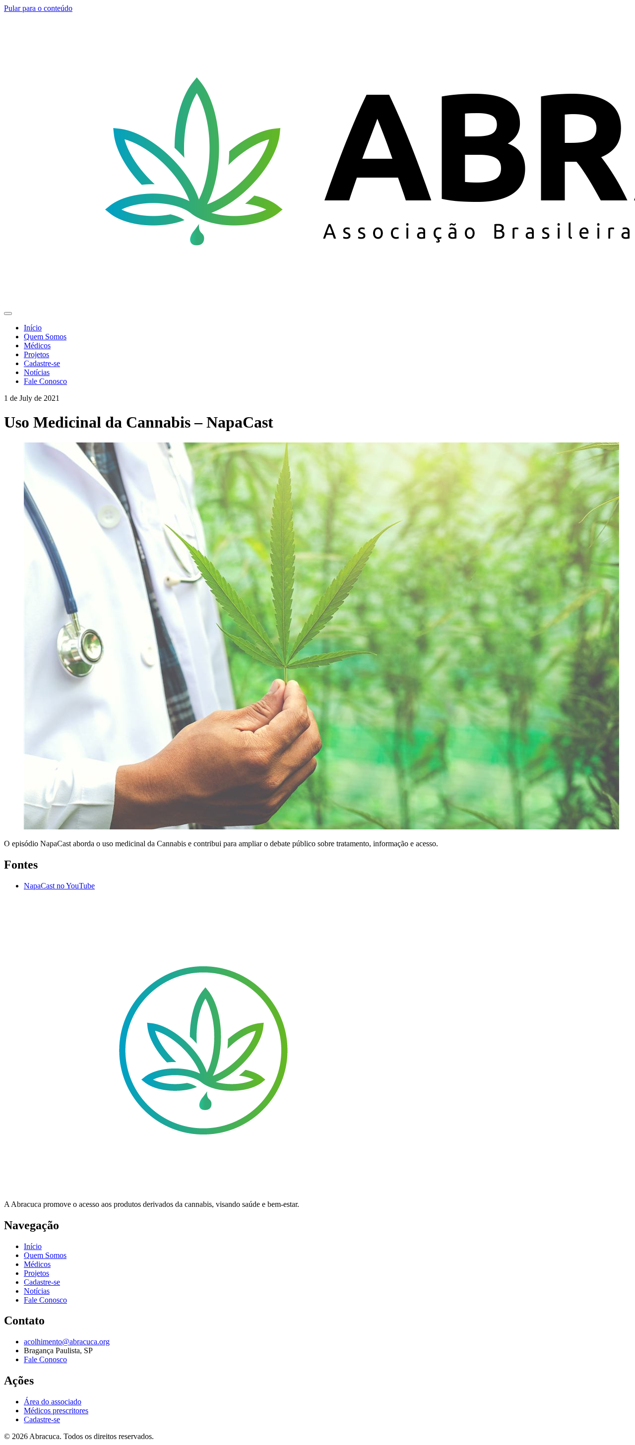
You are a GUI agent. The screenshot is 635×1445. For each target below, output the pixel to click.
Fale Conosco (45, 381)
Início (33, 327)
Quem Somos (45, 336)
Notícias (37, 372)
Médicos (37, 345)
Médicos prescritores (56, 1410)
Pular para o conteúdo (38, 8)
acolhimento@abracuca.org (67, 1341)
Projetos (36, 354)
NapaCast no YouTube (59, 885)
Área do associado (52, 1401)
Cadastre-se (42, 363)
